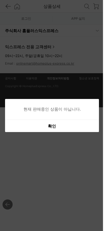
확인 (50, 126)
